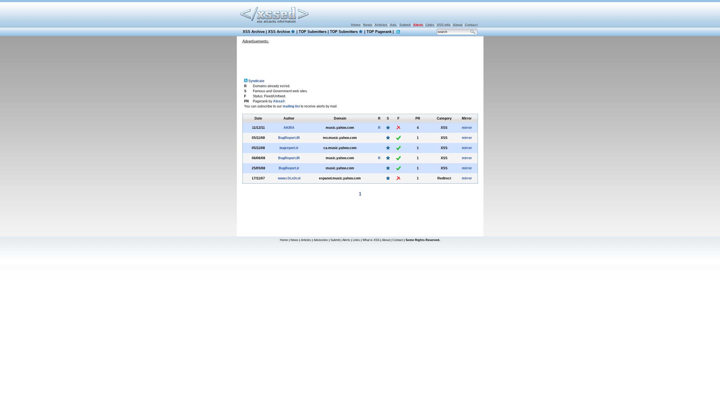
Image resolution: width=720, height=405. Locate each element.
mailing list (291, 106)
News (367, 25)
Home (356, 25)
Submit (405, 25)
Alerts (346, 240)
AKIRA (289, 128)
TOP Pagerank (379, 32)
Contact (471, 25)
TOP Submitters (313, 32)
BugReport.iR (289, 138)
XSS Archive (254, 32)
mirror (467, 128)
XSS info (443, 25)
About (457, 25)
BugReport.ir (289, 168)
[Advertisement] (360, 58)
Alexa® (279, 101)
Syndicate (256, 81)
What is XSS (371, 240)
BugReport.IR (289, 158)
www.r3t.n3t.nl (289, 178)
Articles (381, 25)
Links (430, 25)
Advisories (321, 240)
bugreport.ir (289, 148)
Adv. (393, 25)
